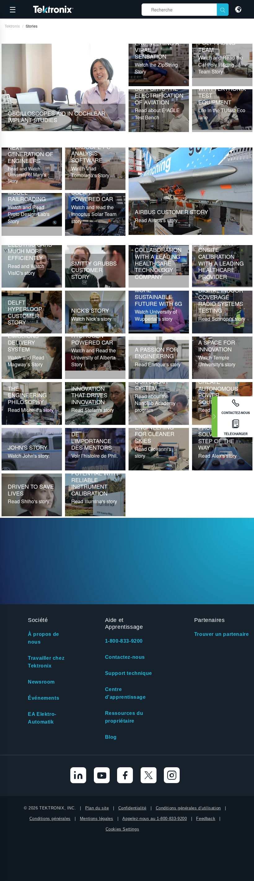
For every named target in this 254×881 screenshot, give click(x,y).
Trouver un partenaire (221, 634)
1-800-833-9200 (124, 641)
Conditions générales (50, 818)
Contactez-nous (125, 657)
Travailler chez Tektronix (46, 661)
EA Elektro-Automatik (42, 718)
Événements (43, 698)
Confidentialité (132, 808)
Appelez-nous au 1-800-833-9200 (154, 818)
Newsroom (41, 682)
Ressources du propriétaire (124, 717)
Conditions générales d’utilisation (188, 808)
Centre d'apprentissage (125, 693)
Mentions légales (96, 818)
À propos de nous (43, 638)
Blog (111, 737)
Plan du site (97, 808)
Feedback (205, 818)
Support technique (128, 673)
